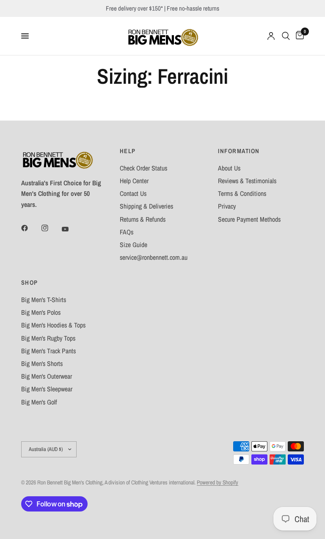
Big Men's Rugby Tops (48, 338)
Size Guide (133, 244)
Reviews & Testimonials (247, 180)
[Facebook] (30, 228)
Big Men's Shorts (42, 363)
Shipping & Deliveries (146, 206)
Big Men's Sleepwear (46, 389)
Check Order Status (143, 168)
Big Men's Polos (41, 312)
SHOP (29, 283)
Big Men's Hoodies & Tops (53, 325)
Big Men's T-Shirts (43, 299)
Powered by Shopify (217, 482)
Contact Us (133, 193)
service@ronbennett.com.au (153, 257)
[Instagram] (50, 228)
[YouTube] (71, 229)
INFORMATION (238, 151)
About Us (229, 168)
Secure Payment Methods (249, 219)
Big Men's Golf (39, 402)
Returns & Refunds (142, 219)
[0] (298, 36)
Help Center (134, 180)
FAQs (126, 232)
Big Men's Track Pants (48, 350)
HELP (128, 151)
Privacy (227, 206)
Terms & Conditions (242, 193)
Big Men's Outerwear (46, 376)
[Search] (286, 36)
